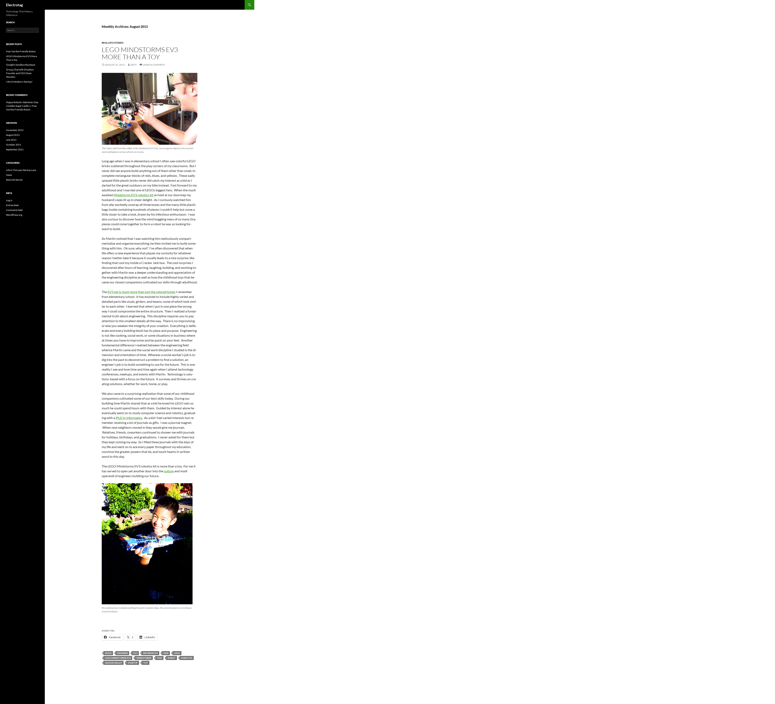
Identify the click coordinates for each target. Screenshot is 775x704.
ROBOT (172, 658)
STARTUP (133, 662)
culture (169, 471)
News (9, 174)
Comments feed (14, 210)
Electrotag (14, 5)
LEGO (177, 653)
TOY (145, 662)
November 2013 (14, 130)
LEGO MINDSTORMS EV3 (118, 658)
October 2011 (13, 144)
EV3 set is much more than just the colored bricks (141, 292)
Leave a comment (154, 64)
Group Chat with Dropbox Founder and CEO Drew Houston (20, 73)
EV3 (135, 653)
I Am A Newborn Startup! (19, 81)
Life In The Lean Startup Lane (21, 170)
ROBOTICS (186, 658)
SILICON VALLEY (113, 662)
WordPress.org (14, 214)
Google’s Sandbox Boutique (20, 64)
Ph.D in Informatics (129, 418)
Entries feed (12, 205)
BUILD (108, 653)
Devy (133, 64)
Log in (9, 200)
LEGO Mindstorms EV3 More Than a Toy (140, 53)
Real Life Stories (113, 42)
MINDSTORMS (143, 658)
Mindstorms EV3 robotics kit (133, 195)
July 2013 (11, 139)
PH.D (159, 658)
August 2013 (13, 134)
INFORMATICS (150, 653)
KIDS (166, 653)
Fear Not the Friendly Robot (21, 51)
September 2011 (15, 149)
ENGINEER (122, 653)
